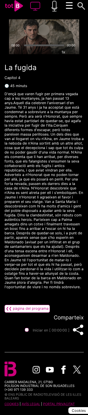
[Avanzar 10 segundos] (62, 30)
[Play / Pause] (44, 29)
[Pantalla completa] (74, 52)
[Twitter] (76, 369)
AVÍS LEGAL (31, 404)
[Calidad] (53, 52)
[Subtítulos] (42, 52)
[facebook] (63, 369)
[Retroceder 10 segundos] (26, 30)
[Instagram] (36, 369)
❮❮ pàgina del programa (27, 308)
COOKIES (12, 404)
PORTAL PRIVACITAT (59, 404)
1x (63, 52)
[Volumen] (14, 52)
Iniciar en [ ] (51, 330)
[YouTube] (49, 369)
